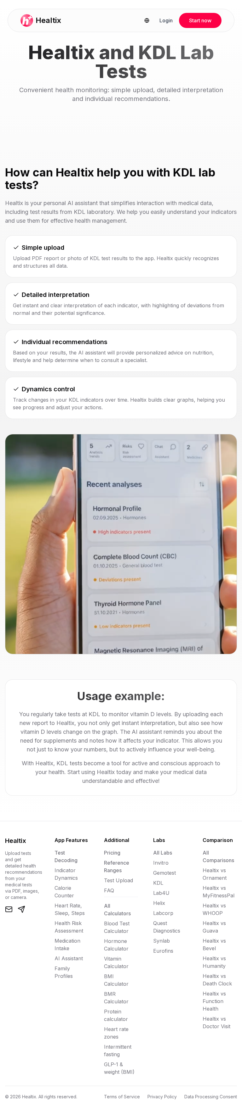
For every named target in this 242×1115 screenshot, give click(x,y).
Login (166, 20)
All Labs (162, 853)
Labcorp (163, 913)
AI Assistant (69, 958)
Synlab (161, 941)
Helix (159, 903)
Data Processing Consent (210, 1096)
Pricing (112, 853)
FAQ (109, 890)
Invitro (161, 863)
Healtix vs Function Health (214, 1001)
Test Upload (118, 880)
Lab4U (161, 893)
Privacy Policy (162, 1096)
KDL (158, 883)
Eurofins (163, 951)
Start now (200, 20)
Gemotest (164, 873)
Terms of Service (122, 1096)
